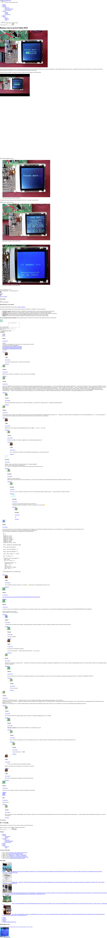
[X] (6, 823)
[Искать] (13, 24)
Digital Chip (8, 0)
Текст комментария (4, 327)
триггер (31, 926)
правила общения (21, 306)
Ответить (4, 351)
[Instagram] (4, 823)
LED (4, 926)
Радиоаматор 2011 (12, 926)
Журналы (7, 18)
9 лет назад (7, 462)
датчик (19, 926)
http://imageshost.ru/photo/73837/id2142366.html (12, 347)
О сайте (4, 918)
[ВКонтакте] (1, 823)
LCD (3, 296)
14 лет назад (5, 341)
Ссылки (4, 920)
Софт (6, 20)
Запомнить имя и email (6, 330)
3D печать (7, 7)
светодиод (28, 926)
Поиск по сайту (3, 827)
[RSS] (7, 823)
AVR (1, 296)
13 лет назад (7, 582)
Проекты (4, 6)
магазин (22, 926)
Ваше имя (2, 328)
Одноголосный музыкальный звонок (17, 858)
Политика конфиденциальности (9, 921)
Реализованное (8, 9)
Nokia (6, 296)
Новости (4, 5)
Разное (3, 15)
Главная (4, 917)
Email (1, 329)
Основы (4, 11)
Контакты (4, 919)
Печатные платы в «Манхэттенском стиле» (18, 852)
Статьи (3, 4)
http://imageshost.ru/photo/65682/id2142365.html (12, 348)
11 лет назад (5, 800)
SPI (8, 926)
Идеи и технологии (9, 8)
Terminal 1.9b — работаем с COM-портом (17, 854)
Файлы (3, 16)
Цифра (6, 13)
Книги (6, 17)
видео (17, 926)
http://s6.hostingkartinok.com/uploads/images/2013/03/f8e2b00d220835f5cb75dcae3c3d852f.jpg (21, 596)
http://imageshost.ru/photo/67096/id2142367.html (12, 346)
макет (25, 926)
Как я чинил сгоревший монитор (16, 853)
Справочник (7, 14)
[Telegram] (2, 823)
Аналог (6, 12)
